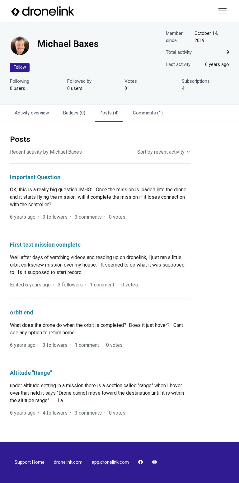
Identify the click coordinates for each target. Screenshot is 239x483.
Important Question (35, 177)
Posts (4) (109, 113)
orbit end (21, 312)
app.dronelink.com (110, 462)
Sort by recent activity (161, 152)
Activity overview (32, 113)
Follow (20, 67)
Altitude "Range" (31, 372)
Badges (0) (74, 113)
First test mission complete (45, 244)
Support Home (30, 462)
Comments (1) (148, 113)
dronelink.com (68, 462)
